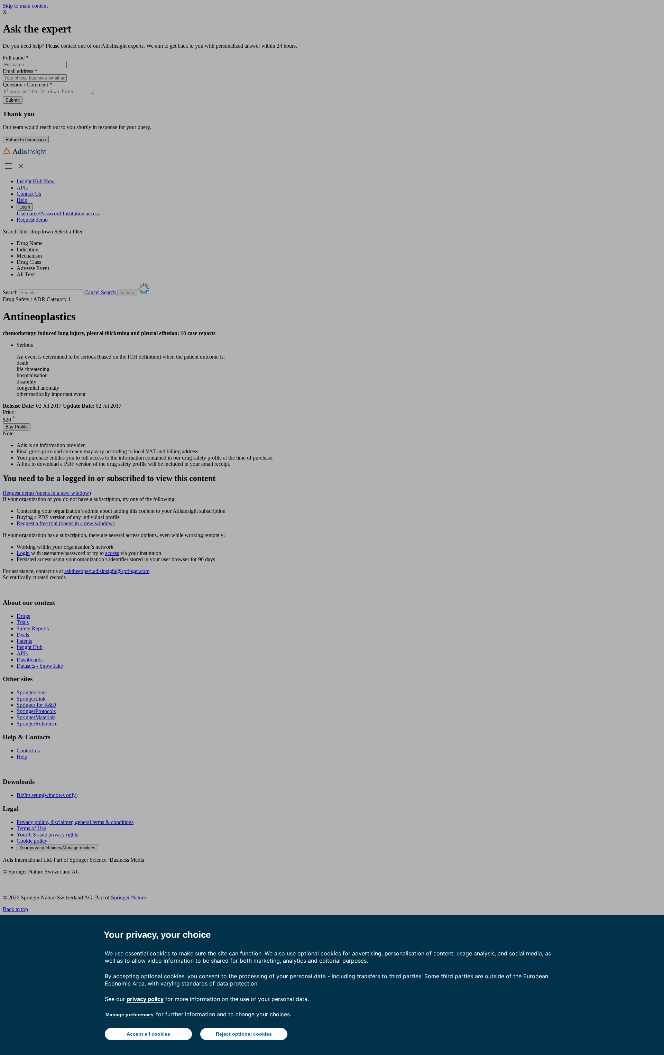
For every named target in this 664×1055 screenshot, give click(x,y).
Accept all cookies (148, 1034)
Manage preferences (129, 1014)
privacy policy (145, 999)
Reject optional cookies (244, 1034)
